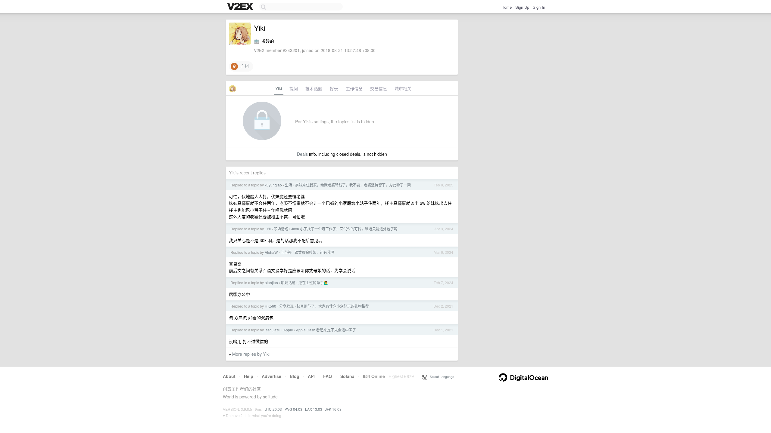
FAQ (327, 376)
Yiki (278, 88)
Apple (288, 329)
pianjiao (271, 282)
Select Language (440, 376)
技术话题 (313, 88)
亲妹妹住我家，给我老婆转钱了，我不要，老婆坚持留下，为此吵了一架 (353, 184)
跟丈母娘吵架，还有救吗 (314, 252)
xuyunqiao (273, 184)
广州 (243, 66)
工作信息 (354, 88)
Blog (294, 376)
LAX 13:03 (313, 409)
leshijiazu (272, 329)
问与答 (286, 252)
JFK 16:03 (333, 409)
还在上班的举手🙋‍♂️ (313, 282)
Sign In (539, 7)
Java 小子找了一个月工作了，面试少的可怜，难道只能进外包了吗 (344, 228)
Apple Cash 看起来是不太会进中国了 (326, 329)
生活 (288, 184)
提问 (293, 88)
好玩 (334, 88)
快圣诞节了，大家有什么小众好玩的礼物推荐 (333, 306)
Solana (347, 376)
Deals (302, 154)
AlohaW (271, 252)
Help (248, 376)
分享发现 (286, 306)
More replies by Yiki (251, 354)
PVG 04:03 (293, 409)
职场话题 (281, 228)
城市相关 (403, 88)
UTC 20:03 (273, 409)
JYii (268, 228)
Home (506, 7)
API (311, 376)
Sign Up (522, 7)
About (229, 376)
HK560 (270, 306)
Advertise (271, 376)
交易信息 (378, 88)
